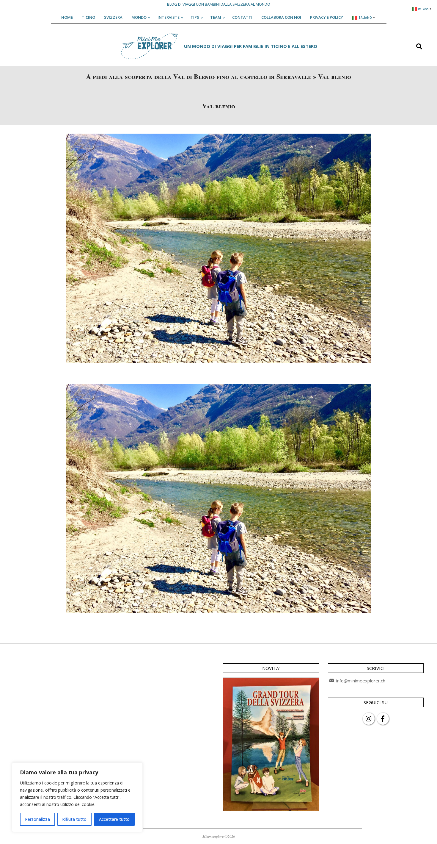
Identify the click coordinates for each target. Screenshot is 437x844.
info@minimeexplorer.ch (360, 681)
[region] (77, 797)
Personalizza (37, 819)
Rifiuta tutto (74, 819)
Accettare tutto (114, 819)
